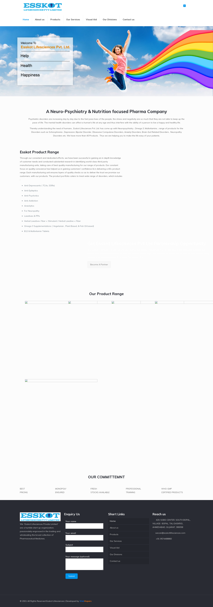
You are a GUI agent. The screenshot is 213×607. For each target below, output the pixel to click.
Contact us (115, 561)
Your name (70, 521)
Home (113, 521)
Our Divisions (116, 554)
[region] (106, 61)
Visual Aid (114, 547)
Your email (70, 533)
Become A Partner (99, 264)
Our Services (116, 541)
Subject (69, 545)
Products (114, 534)
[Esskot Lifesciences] (43, 6)
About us (114, 527)
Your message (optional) (77, 556)
